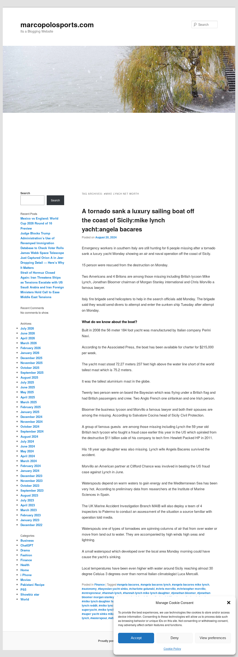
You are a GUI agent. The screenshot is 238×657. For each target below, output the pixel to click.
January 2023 (29, 520)
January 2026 (29, 352)
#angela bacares (128, 584)
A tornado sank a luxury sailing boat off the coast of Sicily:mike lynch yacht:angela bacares (138, 220)
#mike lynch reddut (111, 605)
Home (24, 570)
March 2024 (28, 461)
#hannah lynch (112, 593)
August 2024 (29, 436)
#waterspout (98, 618)
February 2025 (30, 407)
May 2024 (27, 451)
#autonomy (89, 589)
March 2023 (28, 510)
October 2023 (29, 485)
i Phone (26, 575)
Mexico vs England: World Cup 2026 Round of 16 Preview (39, 223)
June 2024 (27, 446)
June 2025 (27, 387)
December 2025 (31, 358)
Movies (25, 579)
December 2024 (31, 416)
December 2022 (31, 525)
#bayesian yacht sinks (113, 589)
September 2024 (31, 431)
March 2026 (28, 343)
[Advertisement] (119, 147)
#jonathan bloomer (183, 593)
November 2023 (31, 480)
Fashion (26, 555)
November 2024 (31, 421)
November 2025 (31, 362)
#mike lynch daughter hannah (101, 601)
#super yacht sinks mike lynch (102, 614)
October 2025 (29, 367)
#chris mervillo (166, 589)
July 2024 (27, 441)
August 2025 (29, 377)
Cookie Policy (172, 648)
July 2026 (27, 328)
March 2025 (28, 402)
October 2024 (29, 426)
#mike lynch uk (108, 609)
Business (27, 540)
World (24, 599)
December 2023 (31, 476)
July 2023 (27, 500)
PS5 (23, 589)
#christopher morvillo (191, 589)
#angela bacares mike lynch (190, 584)
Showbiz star (29, 594)
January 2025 (29, 412)
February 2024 (30, 466)
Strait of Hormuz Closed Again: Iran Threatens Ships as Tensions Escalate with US (41, 277)
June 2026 (27, 333)
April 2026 (27, 338)
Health (25, 565)
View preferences (213, 638)
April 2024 (27, 456)
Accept (136, 638)
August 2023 (29, 495)
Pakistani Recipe (32, 584)
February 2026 (30, 348)
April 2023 (27, 505)
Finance (99, 584)
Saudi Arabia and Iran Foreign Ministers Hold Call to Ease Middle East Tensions (42, 292)
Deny (175, 638)
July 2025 (27, 382)
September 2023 (31, 490)
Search (25, 193)
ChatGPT (26, 545)
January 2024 (29, 470)
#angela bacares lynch (156, 584)
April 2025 (27, 397)
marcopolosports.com (57, 24)
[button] (228, 602)
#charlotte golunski (142, 589)
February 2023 (30, 515)
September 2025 (31, 372)
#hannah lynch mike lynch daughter (146, 593)
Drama (25, 550)
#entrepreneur (91, 593)
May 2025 (27, 392)
